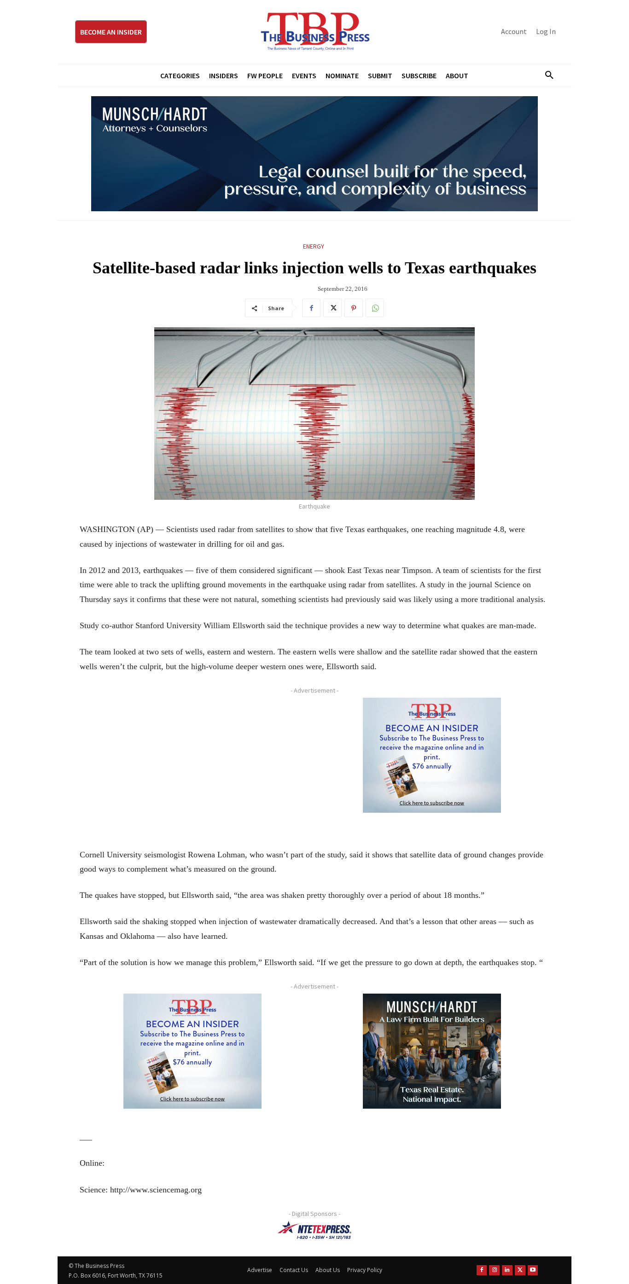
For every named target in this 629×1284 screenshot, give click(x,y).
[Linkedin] (507, 1270)
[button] (545, 75)
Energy (313, 246)
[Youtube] (533, 1270)
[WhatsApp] (375, 308)
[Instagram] (494, 1270)
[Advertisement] (192, 762)
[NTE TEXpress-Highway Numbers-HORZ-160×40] (314, 1230)
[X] (332, 308)
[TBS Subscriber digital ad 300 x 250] (432, 755)
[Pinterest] (353, 308)
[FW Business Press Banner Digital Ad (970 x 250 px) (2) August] (314, 153)
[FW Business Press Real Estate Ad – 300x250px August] (432, 1051)
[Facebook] (311, 308)
